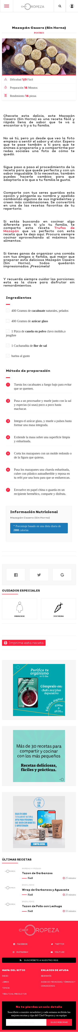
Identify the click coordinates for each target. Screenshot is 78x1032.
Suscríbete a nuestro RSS (40, 960)
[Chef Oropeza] (32, 6)
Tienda (6, 988)
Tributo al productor (14, 994)
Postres (39, 33)
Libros (5, 982)
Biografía (46, 976)
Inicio (5, 976)
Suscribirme (59, 1022)
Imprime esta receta (25, 643)
